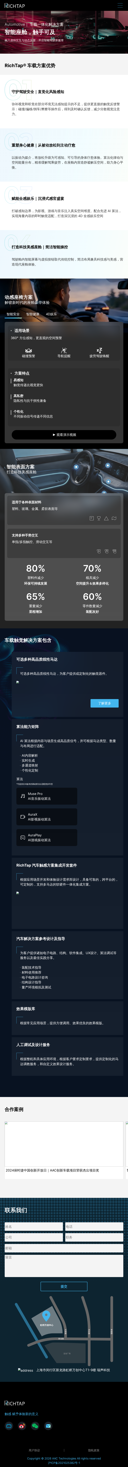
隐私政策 (93, 1450)
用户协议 (34, 1450)
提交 (64, 1286)
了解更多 (104, 703)
